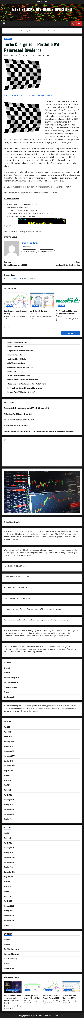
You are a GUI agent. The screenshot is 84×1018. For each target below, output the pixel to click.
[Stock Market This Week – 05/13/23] (42, 300)
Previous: (15, 263)
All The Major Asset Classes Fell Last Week (18, 414)
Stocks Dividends (12, 55)
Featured (7, 672)
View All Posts (47, 251)
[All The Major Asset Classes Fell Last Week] (32, 987)
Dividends (8, 38)
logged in (17, 278)
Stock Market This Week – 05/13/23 (39, 312)
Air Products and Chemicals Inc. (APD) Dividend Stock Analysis (66, 313)
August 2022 (8, 770)
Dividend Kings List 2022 (15, 371)
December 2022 (9, 751)
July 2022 (7, 775)
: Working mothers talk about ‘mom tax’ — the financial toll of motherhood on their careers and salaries (39, 431)
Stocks (6, 692)
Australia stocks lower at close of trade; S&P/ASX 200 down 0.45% (26, 408)
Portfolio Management (11, 677)
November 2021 (9, 814)
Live (79, 23)
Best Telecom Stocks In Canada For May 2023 (15, 312)
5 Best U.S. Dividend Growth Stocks (18, 375)
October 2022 (8, 761)
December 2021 (9, 809)
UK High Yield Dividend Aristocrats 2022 (20, 350)
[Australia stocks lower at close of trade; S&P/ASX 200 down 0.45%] (13, 987)
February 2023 (9, 741)
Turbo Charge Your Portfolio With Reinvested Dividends (28, 95)
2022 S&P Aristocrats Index (16, 363)
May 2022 (7, 785)
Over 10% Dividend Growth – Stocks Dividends (22, 379)
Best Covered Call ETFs (14, 355)
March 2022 (8, 795)
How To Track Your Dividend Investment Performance (24, 388)
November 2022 (9, 756)
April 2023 (7, 732)
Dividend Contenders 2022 (15, 346)
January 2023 (8, 746)
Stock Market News (10, 687)
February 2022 (9, 799)
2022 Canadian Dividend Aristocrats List (20, 367)
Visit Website (29, 251)
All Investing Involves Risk (17, 207)
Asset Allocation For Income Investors (22, 210)
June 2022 (7, 780)
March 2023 (8, 736)
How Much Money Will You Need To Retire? (21, 392)
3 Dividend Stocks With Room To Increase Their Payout (29, 213)
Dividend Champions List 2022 (17, 342)
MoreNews (49, 1015)
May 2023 (7, 727)
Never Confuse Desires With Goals (20, 216)
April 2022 (7, 790)
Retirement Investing (11, 682)
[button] (4, 23)
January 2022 (8, 804)
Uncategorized (9, 697)
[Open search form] (69, 23)
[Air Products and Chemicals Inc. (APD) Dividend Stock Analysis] (68, 300)
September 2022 (9, 765)
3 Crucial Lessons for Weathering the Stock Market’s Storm (26, 384)
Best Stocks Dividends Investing (42, 9)
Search (7, 327)
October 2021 (8, 819)
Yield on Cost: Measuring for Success (21, 204)
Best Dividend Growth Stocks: (16, 359)
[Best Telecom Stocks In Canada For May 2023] (16, 300)
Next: (68, 263)
